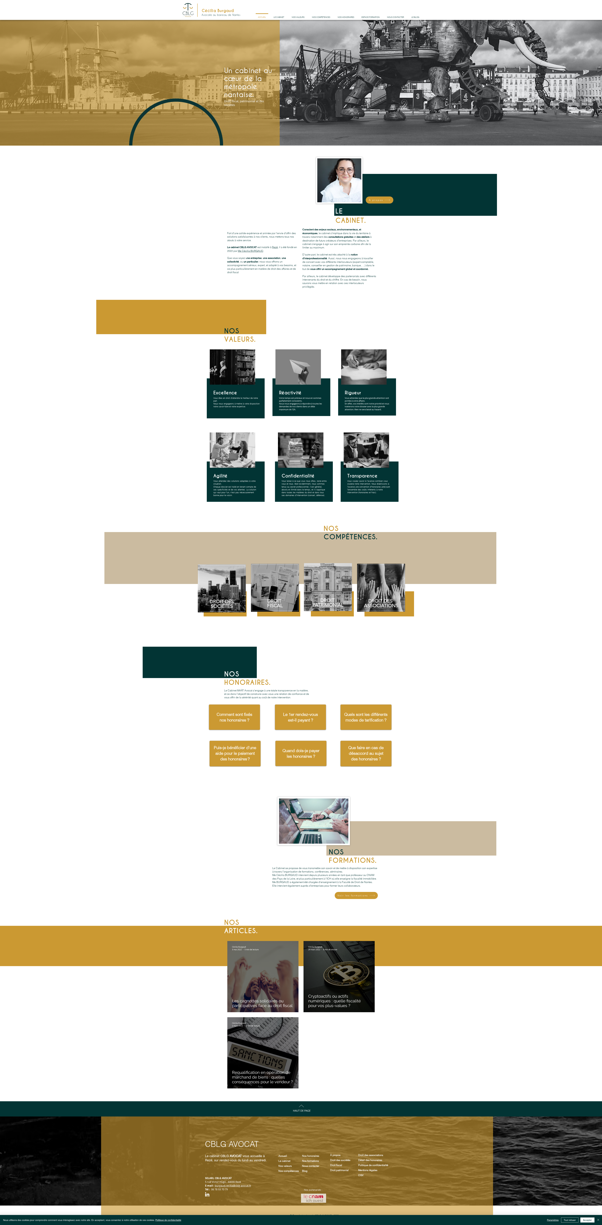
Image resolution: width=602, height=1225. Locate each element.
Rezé (275, 247)
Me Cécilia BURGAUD (250, 250)
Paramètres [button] (553, 1220)
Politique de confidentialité (168, 1220)
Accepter (587, 1220)
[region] (328, 598)
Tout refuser (570, 1220)
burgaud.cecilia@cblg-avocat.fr (233, 1185)
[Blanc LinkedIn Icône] (207, 1194)
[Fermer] (598, 1219)
